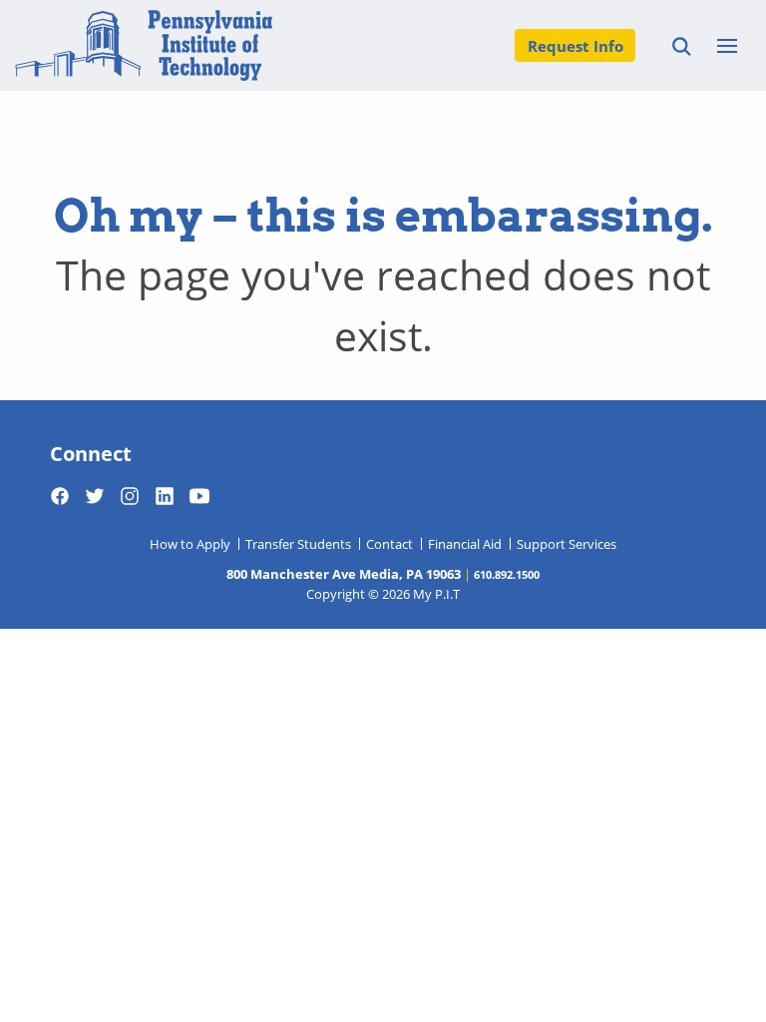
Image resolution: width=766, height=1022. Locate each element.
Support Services (566, 544)
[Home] (143, 45)
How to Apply (190, 544)
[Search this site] (678, 46)
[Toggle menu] (727, 46)
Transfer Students (298, 544)
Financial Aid (465, 544)
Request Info (575, 45)
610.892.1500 (507, 574)
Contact (389, 544)
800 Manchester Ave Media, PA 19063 (343, 574)
